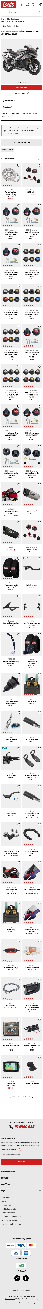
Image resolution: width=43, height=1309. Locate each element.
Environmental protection (11, 1224)
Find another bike (19, 94)
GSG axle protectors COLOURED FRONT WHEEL (32, 274)
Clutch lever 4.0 (11, 775)
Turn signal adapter (31, 739)
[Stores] (21, 4)
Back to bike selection (11, 26)
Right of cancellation (9, 1209)
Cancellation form (8, 1213)
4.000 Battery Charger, (11, 967)
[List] (39, 158)
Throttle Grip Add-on (32, 1084)
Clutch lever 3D (11, 813)
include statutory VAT (22, 1296)
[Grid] (35, 158)
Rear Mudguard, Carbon (11, 623)
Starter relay (32, 701)
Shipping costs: (10, 1299)
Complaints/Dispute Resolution (13, 1216)
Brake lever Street (32, 585)
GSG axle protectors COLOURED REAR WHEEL (11, 234)
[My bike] (27, 4)
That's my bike (21, 88)
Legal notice (6, 1197)
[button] (39, 12)
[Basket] (40, 4)
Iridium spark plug (11, 739)
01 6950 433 (24, 1126)
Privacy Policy (7, 1205)
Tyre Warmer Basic (11, 585)
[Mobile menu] (3, 12)
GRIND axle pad (32, 192)
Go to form (16, 133)
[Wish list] (33, 4)
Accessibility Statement (10, 1220)
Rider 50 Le (11, 1084)
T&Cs (4, 1201)
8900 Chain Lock (11, 1005)
